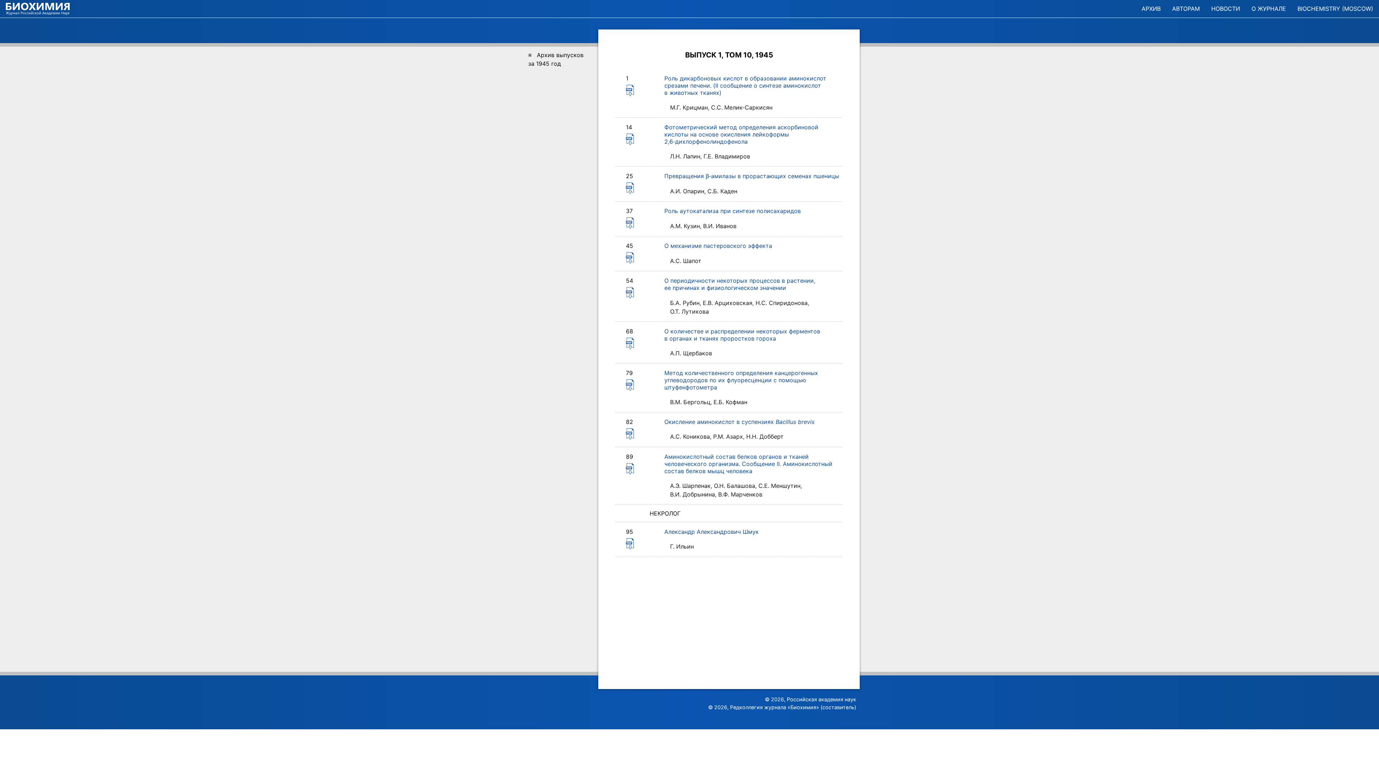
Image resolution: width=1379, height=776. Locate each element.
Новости (1225, 8)
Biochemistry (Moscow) (1335, 8)
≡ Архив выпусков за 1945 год (556, 59)
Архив (1151, 8)
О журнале (1269, 8)
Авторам (1186, 8)
